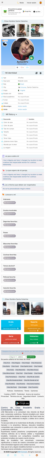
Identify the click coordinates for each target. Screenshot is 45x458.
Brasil (22, 84)
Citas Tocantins (33, 387)
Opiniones (34, 391)
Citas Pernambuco (11, 377)
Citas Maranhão (20, 370)
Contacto (40, 396)
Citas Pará (19, 373)
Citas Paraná (38, 373)
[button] (2, 2)
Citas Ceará (15, 366)
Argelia (22, 90)
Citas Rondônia (10, 384)
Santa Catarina (32, 87)
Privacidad (5, 396)
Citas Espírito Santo (26, 366)
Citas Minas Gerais (8, 373)
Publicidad (21, 394)
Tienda (26, 391)
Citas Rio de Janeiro (33, 377)
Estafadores (18, 391)
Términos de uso (16, 396)
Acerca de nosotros (33, 394)
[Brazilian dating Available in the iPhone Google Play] (22, 402)
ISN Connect (22, 452)
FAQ (23, 398)
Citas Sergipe (22, 387)
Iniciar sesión (31, 3)
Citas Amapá (26, 363)
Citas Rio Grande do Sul (31, 380)
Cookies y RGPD (10, 394)
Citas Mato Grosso (32, 370)
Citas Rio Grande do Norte (14, 380)
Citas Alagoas (16, 363)
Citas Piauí (22, 377)
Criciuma (23, 87)
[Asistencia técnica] (37, 455)
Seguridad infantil (29, 396)
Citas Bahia (6, 366)
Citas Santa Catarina (33, 384)
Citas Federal (38, 366)
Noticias (10, 391)
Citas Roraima (20, 384)
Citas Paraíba (28, 373)
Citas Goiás (10, 370)
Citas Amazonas (36, 363)
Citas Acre (7, 363)
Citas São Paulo (12, 387)
